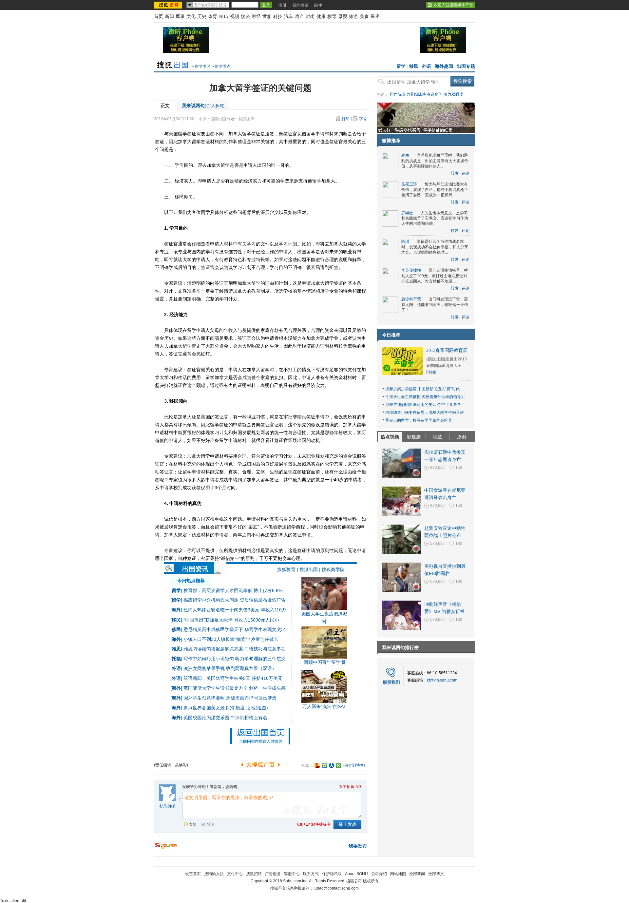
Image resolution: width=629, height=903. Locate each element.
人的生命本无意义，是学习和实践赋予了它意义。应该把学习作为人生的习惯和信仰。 (434, 218)
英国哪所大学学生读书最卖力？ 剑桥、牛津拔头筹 (234, 688)
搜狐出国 (308, 569)
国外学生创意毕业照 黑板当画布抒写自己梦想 (229, 698)
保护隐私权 (332, 874)
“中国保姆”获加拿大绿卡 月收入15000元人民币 (231, 620)
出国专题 (466, 66)
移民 (413, 66)
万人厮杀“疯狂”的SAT (324, 706)
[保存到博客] (354, 765)
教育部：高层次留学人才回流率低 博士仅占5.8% (232, 590)
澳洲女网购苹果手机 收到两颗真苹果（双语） (229, 668)
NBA (223, 16)
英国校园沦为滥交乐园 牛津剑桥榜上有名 (225, 717)
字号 (363, 119)
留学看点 (223, 66)
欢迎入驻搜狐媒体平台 (453, 5)
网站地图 (398, 874)
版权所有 (371, 881)
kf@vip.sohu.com (442, 680)
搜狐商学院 (333, 569)
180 (458, 543)
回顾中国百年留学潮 (324, 662)
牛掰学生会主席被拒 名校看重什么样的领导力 (425, 396)
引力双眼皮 (453, 94)
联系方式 (311, 874)
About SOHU (356, 874)
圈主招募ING (350, 786)
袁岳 (405, 155)
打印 (346, 119)
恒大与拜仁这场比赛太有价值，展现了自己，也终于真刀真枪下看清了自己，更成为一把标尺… (434, 189)
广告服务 (273, 874)
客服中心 (292, 874)
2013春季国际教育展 (446, 350)
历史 (201, 16)
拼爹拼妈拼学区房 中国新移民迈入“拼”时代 (422, 389)
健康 (321, 16)
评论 (465, 173)
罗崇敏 (407, 213)
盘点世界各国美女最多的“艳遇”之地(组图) (225, 707)
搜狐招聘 (254, 874)
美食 (364, 16)
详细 (431, 372)
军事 (180, 16)
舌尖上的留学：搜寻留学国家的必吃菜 (418, 420)
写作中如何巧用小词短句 (208, 658)
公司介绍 (379, 874)
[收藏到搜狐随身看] (338, 765)
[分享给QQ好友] (324, 765)
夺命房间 (435, 94)
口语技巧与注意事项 (265, 648)
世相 (267, 16)
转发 (455, 173)
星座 (375, 16)
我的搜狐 (300, 5)
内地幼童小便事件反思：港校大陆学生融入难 (424, 412)
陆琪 (405, 241)
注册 (282, 5)
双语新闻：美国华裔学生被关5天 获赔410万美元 (232, 678)
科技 (277, 16)
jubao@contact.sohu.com (336, 888)
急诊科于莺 (411, 299)
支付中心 (235, 874)
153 (458, 467)
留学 (401, 66)
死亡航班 (397, 94)
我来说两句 (203, 105)
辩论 (210, 824)
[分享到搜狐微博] (317, 765)
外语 (426, 66)
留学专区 (203, 66)
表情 (193, 824)
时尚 (310, 16)
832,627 (437, 467)
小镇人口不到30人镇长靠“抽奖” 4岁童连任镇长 (230, 639)
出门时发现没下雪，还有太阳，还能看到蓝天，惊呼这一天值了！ (434, 304)
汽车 (288, 16)
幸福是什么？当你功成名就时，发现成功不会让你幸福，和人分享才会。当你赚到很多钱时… (434, 247)
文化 (191, 16)
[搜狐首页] (168, 5)
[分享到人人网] (331, 765)
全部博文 (436, 874)
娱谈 (245, 16)
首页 (158, 16)
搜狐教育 (286, 569)
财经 (256, 16)
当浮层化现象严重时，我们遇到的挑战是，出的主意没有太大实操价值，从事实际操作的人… (434, 160)
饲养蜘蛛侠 (416, 94)
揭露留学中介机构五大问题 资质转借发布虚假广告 (234, 600)
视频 (234, 16)
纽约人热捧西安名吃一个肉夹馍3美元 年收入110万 (234, 609)
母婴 (342, 16)
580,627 (437, 543)
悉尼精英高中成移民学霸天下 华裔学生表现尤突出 (234, 629)
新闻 (169, 16)
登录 (163, 806)
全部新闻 (417, 874)
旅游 (353, 16)
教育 (331, 16)
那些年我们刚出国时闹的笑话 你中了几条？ (423, 404)
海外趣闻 (444, 66)
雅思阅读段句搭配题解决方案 (213, 648)
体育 (212, 16)
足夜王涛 (409, 184)
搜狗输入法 (214, 874)
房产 (299, 16)
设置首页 (193, 874)
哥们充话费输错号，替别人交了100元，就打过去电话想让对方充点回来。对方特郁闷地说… (434, 275)
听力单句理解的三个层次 (260, 658)
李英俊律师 (411, 270)
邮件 (318, 5)
